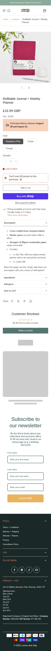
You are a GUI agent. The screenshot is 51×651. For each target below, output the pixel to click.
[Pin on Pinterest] (24, 301)
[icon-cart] (44, 10)
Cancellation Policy (11, 544)
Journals (15, 19)
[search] (9, 10)
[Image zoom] (25, 57)
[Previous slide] (22, 88)
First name (12, 453)
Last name (12, 469)
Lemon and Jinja (29, 645)
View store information (17, 215)
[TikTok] (29, 570)
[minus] (6, 161)
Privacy (6, 540)
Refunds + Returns (10, 536)
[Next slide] (29, 88)
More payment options (25, 203)
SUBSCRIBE (25, 498)
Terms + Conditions (11, 527)
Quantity (7, 155)
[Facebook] (14, 570)
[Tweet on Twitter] (18, 301)
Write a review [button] (25, 330)
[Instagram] (22, 570)
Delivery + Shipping (11, 531)
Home (5, 19)
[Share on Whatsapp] (31, 301)
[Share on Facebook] (12, 301)
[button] (25, 188)
